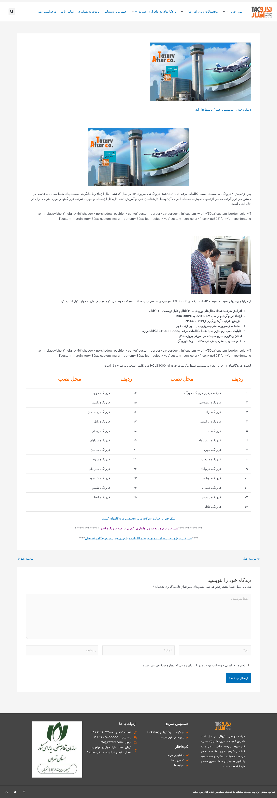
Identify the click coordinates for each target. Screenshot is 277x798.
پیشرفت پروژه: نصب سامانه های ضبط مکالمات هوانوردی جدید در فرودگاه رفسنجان (138, 538)
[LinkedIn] (6, 792)
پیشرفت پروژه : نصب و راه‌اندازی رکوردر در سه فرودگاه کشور (138, 528)
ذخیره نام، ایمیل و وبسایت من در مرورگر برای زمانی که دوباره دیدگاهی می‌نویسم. (194, 665)
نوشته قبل (251, 558)
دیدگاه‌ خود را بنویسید (237, 109)
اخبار (218, 109)
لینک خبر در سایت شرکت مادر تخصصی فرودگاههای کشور (138, 518)
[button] (232, 11)
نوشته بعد (25, 558)
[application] (228, 11)
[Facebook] (24, 792)
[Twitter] (15, 792)
